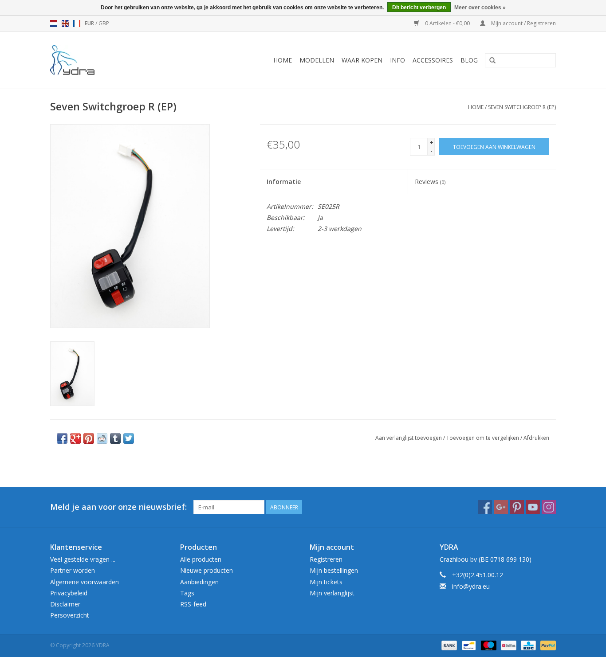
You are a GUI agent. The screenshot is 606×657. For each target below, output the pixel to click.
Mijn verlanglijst (332, 593)
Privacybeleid (68, 593)
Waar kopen (362, 60)
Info (397, 60)
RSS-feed (193, 604)
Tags (187, 593)
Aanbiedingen (199, 582)
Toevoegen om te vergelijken (483, 438)
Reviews (430, 181)
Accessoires (433, 60)
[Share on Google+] (75, 438)
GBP (103, 23)
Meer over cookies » (480, 7)
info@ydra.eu (471, 586)
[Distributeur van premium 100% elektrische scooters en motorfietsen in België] (84, 60)
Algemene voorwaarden (84, 582)
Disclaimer (65, 604)
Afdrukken (536, 438)
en (65, 23)
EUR (90, 23)
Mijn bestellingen (334, 570)
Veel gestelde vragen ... (82, 559)
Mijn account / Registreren (523, 23)
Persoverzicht (69, 615)
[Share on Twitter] (128, 438)
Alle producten (200, 559)
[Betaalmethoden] (448, 645)
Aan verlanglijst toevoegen (408, 438)
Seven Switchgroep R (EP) (522, 107)
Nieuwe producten (206, 570)
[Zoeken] (492, 60)
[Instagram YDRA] (549, 507)
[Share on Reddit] (102, 438)
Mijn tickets (326, 582)
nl (53, 23)
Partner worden (72, 570)
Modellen (316, 60)
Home (282, 60)
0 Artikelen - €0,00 (447, 23)
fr (76, 23)
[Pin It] (88, 438)
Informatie (284, 181)
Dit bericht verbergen (419, 7)
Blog (469, 60)
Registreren (326, 559)
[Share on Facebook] (62, 438)
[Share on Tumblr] (115, 438)
